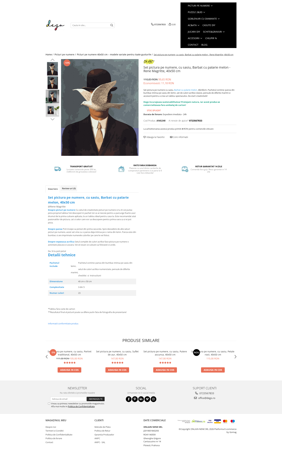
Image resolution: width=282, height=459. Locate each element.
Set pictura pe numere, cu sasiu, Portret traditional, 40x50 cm (69, 353)
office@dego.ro (206, 398)
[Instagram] (153, 399)
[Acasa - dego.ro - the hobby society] (56, 25)
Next (52, 118)
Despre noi (51, 426)
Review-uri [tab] (69, 188)
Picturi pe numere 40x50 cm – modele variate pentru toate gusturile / (115, 54)
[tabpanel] (100, 107)
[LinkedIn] (141, 399)
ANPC (97, 438)
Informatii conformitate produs (63, 323)
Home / (50, 54)
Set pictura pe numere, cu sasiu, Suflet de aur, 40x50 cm (117, 353)
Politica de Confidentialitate (81, 406)
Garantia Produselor (104, 434)
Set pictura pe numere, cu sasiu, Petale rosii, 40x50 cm (212, 353)
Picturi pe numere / (65, 54)
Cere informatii (180, 137)
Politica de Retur (102, 430)
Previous (52, 60)
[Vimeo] (147, 399)
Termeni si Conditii (54, 430)
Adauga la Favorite (155, 137)
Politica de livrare (54, 438)
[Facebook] (129, 399)
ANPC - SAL (99, 442)
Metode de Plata (102, 426)
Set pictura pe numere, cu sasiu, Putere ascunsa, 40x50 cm (165, 353)
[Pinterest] (135, 399)
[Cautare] (112, 25)
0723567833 (206, 393)
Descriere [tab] (53, 188)
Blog (204, 44)
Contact (49, 442)
